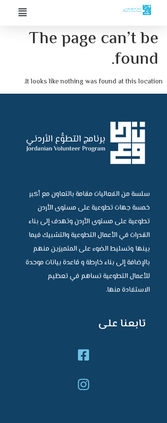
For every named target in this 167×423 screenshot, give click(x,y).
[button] (47, 12)
